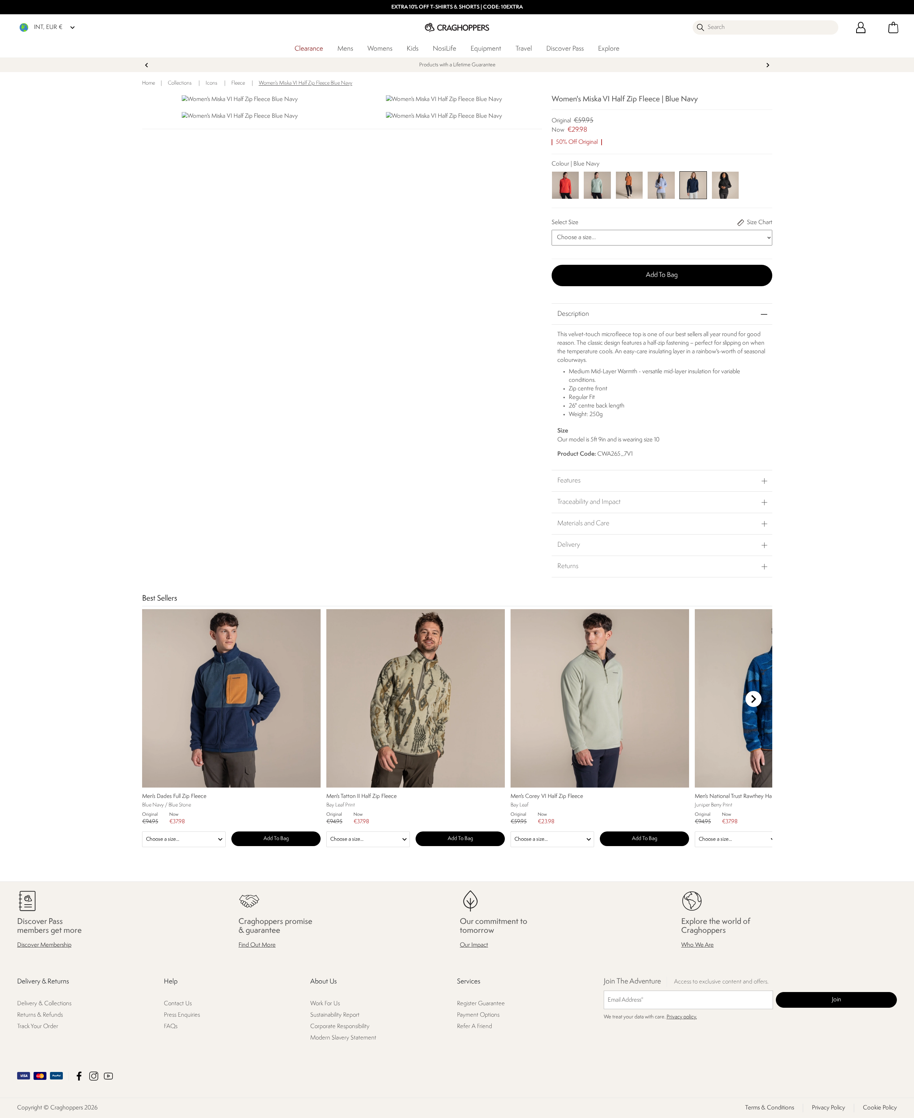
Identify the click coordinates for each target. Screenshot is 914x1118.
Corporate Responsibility (340, 1026)
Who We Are (697, 945)
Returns (567, 566)
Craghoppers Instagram (93, 1076)
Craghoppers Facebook (79, 1076)
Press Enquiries (182, 1015)
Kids (412, 48)
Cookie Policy (880, 1108)
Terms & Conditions (769, 1108)
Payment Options (478, 1015)
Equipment (486, 48)
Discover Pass (565, 48)
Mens (345, 48)
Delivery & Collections (44, 1004)
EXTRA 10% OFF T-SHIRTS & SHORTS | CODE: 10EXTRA (457, 7)
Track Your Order (37, 1026)
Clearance (309, 48)
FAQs (170, 1026)
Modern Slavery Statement (343, 1038)
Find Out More (257, 945)
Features (569, 480)
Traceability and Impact (589, 502)
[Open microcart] (893, 27)
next (767, 65)
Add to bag (662, 275)
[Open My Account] (861, 27)
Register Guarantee (481, 1004)
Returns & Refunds (40, 1015)
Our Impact (474, 945)
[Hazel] (629, 185)
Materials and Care (583, 523)
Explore (608, 48)
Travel (524, 48)
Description (573, 314)
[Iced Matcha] (597, 185)
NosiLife (444, 48)
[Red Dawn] (565, 185)
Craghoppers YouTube (108, 1076)
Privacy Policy (828, 1108)
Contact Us (178, 1004)
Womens (379, 48)
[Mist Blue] (661, 185)
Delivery (568, 544)
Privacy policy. (682, 1017)
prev (146, 65)
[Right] (753, 699)
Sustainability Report (335, 1015)
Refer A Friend (474, 1026)
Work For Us (325, 1004)
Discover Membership (44, 945)
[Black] (725, 185)
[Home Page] (457, 27)
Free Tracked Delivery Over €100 (457, 65)
